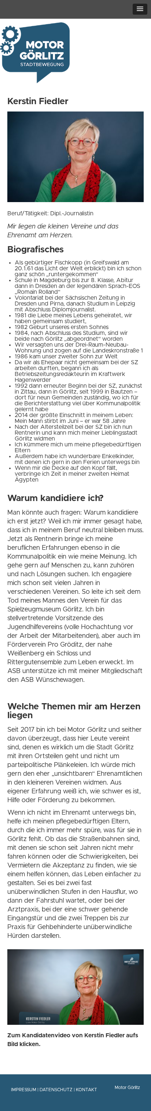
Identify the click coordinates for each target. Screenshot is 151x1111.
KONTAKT (86, 1090)
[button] (140, 9)
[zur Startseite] (35, 79)
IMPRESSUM (23, 1090)
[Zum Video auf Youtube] (75, 1023)
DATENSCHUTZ (56, 1090)
